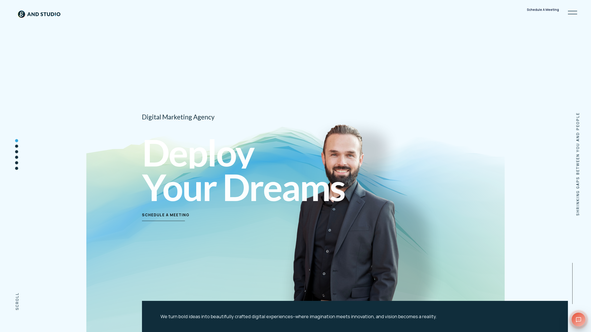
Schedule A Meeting (543, 12)
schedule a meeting (166, 214)
